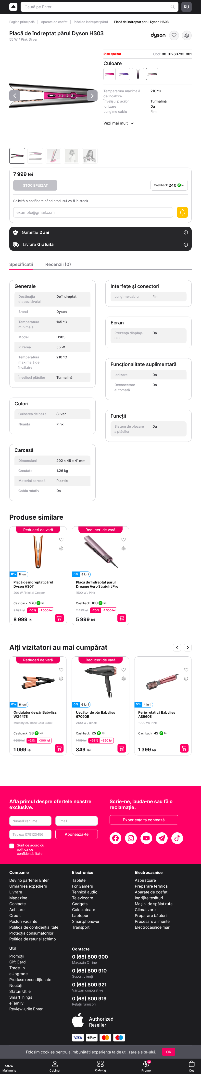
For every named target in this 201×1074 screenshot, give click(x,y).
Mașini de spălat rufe (154, 903)
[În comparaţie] (187, 35)
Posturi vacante (23, 921)
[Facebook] (115, 838)
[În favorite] (174, 35)
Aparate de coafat (54, 22)
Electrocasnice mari (153, 927)
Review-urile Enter (26, 1008)
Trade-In (17, 967)
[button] (14, 95)
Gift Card (17, 962)
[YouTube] (146, 838)
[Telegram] (162, 838)
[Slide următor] (188, 647)
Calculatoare (83, 909)
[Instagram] (131, 838)
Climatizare (145, 909)
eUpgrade (18, 973)
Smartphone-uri (86, 921)
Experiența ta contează (144, 819)
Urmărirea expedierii (28, 886)
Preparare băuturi (151, 915)
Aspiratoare (145, 880)
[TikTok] (177, 838)
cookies (48, 1052)
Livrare (15, 892)
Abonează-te (76, 834)
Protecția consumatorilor (31, 933)
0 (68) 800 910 (89, 971)
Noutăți (15, 985)
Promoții (16, 956)
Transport (80, 927)
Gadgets (80, 903)
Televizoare (82, 897)
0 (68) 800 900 (90, 957)
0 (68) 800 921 (89, 985)
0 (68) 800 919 (89, 999)
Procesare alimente (152, 921)
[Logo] (13, 7)
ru (186, 6)
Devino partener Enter (29, 880)
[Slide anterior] (177, 647)
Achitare (17, 909)
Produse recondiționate (30, 979)
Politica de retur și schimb (32, 939)
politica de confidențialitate (29, 851)
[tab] (21, 266)
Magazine (18, 897)
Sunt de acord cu (30, 849)
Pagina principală (22, 22)
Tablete (79, 880)
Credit (15, 915)
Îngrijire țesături (149, 897)
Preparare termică (151, 886)
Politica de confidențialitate (33, 927)
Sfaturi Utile (20, 991)
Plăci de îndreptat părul (91, 22)
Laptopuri (80, 915)
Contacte (17, 903)
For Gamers (82, 886)
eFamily (16, 1003)
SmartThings (20, 997)
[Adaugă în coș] (59, 618)
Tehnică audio (84, 892)
